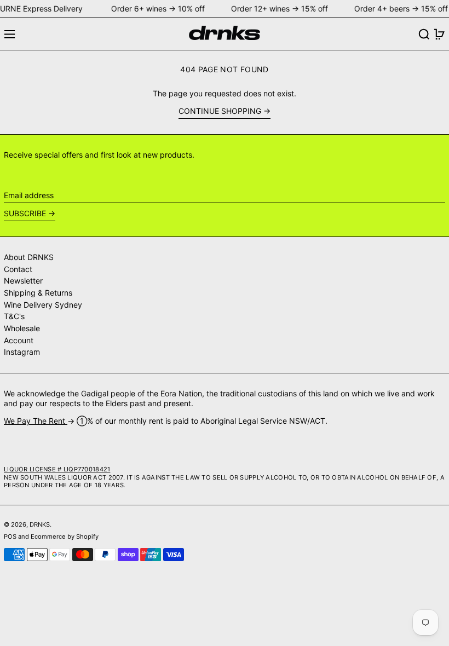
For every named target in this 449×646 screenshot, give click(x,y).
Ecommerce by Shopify (65, 536)
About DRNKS (29, 257)
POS (10, 536)
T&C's (14, 316)
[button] (424, 34)
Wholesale (22, 328)
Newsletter (23, 280)
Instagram (22, 351)
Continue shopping (220, 111)
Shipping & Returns (38, 292)
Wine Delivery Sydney (43, 304)
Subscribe (25, 213)
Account (18, 340)
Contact (18, 269)
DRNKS (40, 524)
